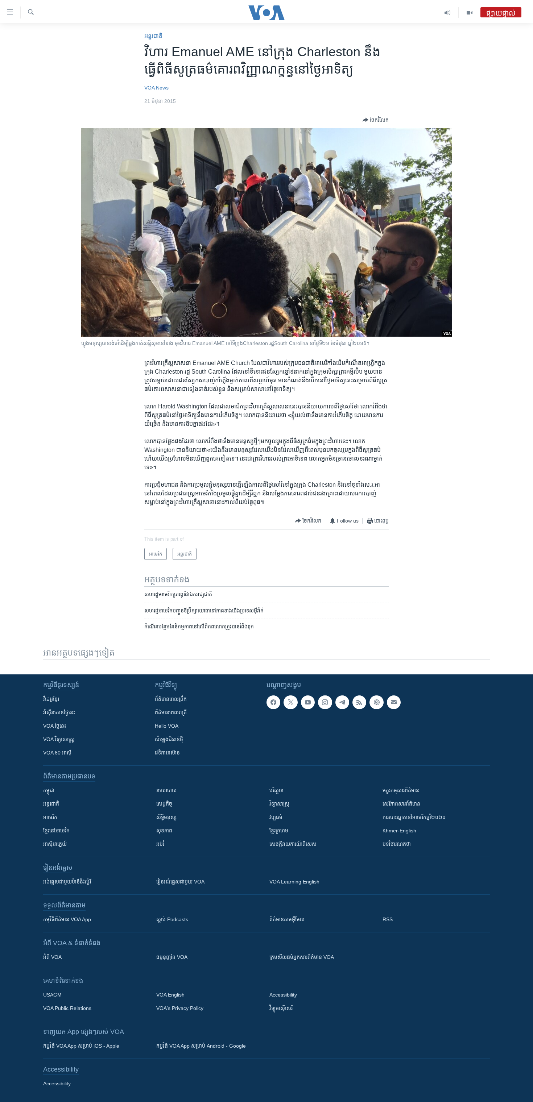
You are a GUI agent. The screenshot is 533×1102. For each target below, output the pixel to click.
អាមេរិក (50, 817)
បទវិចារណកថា (397, 844)
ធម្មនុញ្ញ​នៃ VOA (171, 957)
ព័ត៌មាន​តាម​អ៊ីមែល (287, 919)
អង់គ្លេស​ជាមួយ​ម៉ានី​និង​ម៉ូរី (67, 882)
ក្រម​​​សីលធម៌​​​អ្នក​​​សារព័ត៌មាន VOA (301, 957)
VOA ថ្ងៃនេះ (54, 726)
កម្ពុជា (48, 790)
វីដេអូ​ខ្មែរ (51, 699)
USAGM (52, 995)
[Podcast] (376, 702)
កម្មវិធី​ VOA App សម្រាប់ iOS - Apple (81, 1046)
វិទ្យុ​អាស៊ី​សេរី (281, 1008)
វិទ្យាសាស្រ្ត (279, 804)
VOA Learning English (294, 882)
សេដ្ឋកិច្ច (164, 804)
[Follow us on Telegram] (342, 702)
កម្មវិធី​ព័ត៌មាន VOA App (67, 919)
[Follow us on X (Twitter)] (290, 702)
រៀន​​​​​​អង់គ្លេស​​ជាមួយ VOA (180, 882)
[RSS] (359, 702)
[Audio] (448, 12)
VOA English (170, 995)
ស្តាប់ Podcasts (172, 919)
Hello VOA (166, 726)
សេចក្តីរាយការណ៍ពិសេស (293, 844)
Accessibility (283, 995)
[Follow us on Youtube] (308, 702)
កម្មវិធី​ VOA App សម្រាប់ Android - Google (201, 1046)
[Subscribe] (394, 702)
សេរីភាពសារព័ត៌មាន (401, 804)
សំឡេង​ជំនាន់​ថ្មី (169, 739)
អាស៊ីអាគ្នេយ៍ (55, 844)
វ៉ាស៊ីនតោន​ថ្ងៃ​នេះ (59, 712)
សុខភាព (164, 830)
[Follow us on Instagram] (325, 702)
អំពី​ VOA (52, 957)
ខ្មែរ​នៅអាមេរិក (56, 830)
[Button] (376, 120)
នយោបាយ (166, 790)
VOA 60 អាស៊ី (57, 753)
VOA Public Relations (67, 1008)
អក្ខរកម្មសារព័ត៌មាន (401, 790)
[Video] (469, 12)
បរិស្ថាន (276, 790)
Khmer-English (399, 830)
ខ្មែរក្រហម (278, 830)
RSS (388, 919)
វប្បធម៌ (275, 817)
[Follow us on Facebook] (273, 702)
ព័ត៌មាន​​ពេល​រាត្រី (171, 712)
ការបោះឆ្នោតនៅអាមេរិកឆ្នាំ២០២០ (414, 817)
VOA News (156, 88)
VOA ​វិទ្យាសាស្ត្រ (59, 739)
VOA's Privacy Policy (179, 1008)
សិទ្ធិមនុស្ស (166, 817)
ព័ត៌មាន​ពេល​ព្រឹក (171, 699)
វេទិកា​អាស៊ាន (167, 753)
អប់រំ (160, 844)
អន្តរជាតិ (153, 36)
